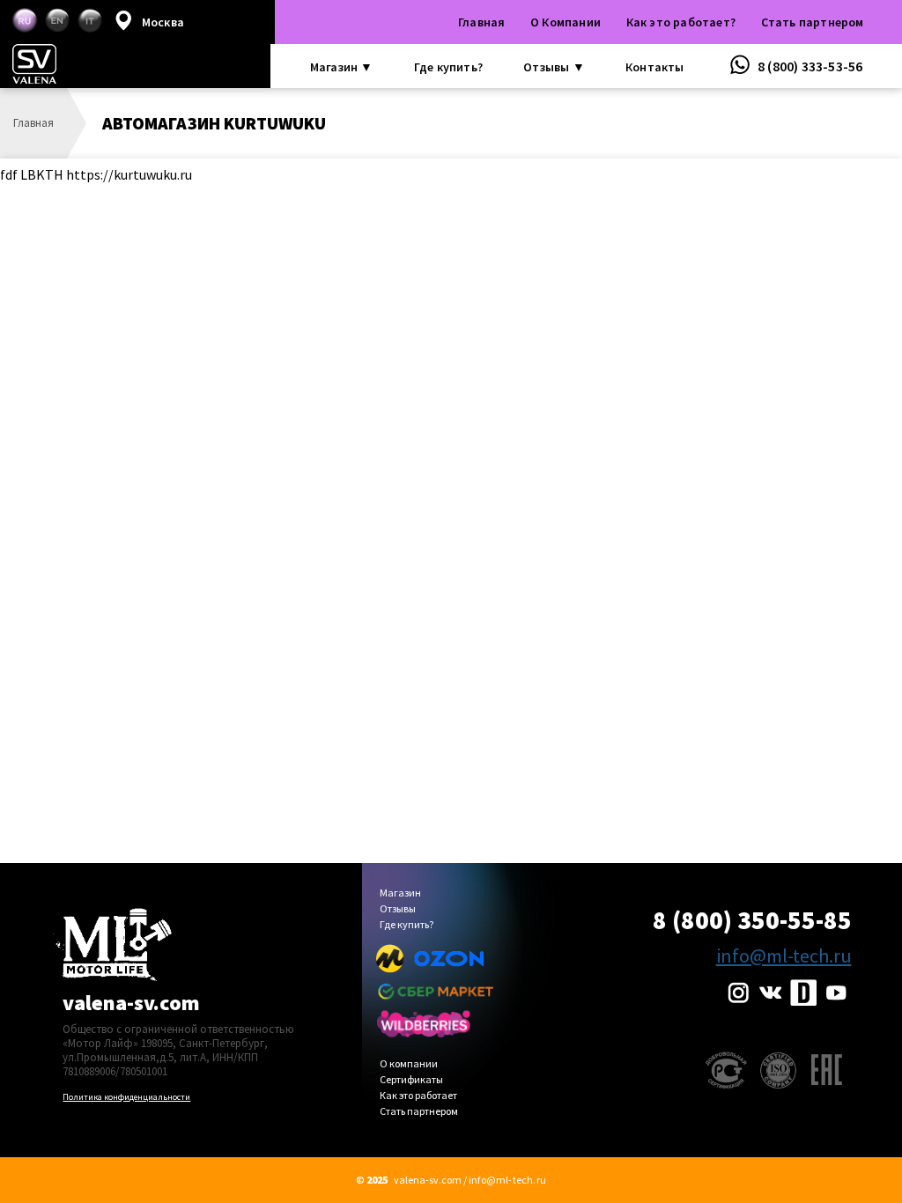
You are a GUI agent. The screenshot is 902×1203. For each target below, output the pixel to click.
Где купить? (448, 67)
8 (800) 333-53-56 (809, 66)
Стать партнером (812, 22)
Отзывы (398, 909)
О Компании (565, 22)
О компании (409, 1064)
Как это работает (418, 1096)
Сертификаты (411, 1080)
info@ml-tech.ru (784, 955)
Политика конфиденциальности (126, 1097)
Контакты (654, 67)
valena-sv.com (131, 1002)
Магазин (400, 893)
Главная (481, 22)
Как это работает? (681, 22)
